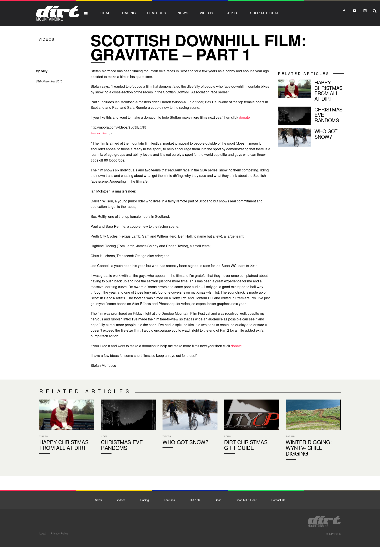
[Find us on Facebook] (343, 10)
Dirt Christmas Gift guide (251, 428)
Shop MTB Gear (265, 12)
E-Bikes (232, 12)
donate (244, 117)
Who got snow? (311, 137)
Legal (42, 533)
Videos (206, 12)
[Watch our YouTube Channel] (354, 10)
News (182, 12)
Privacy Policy (59, 533)
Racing (129, 12)
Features (156, 12)
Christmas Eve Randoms (311, 116)
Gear (105, 12)
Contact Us (278, 500)
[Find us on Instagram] (365, 10)
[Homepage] (324, 520)
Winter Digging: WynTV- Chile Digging (313, 431)
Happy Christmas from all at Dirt (311, 91)
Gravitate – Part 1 (100, 133)
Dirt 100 (195, 500)
